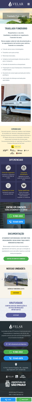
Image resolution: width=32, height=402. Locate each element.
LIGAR (9, 399)
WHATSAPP (25, 399)
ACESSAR (16, 315)
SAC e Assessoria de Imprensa (17, 344)
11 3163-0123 (18, 216)
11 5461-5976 (18, 222)
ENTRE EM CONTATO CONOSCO (16, 258)
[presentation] (2, 279)
